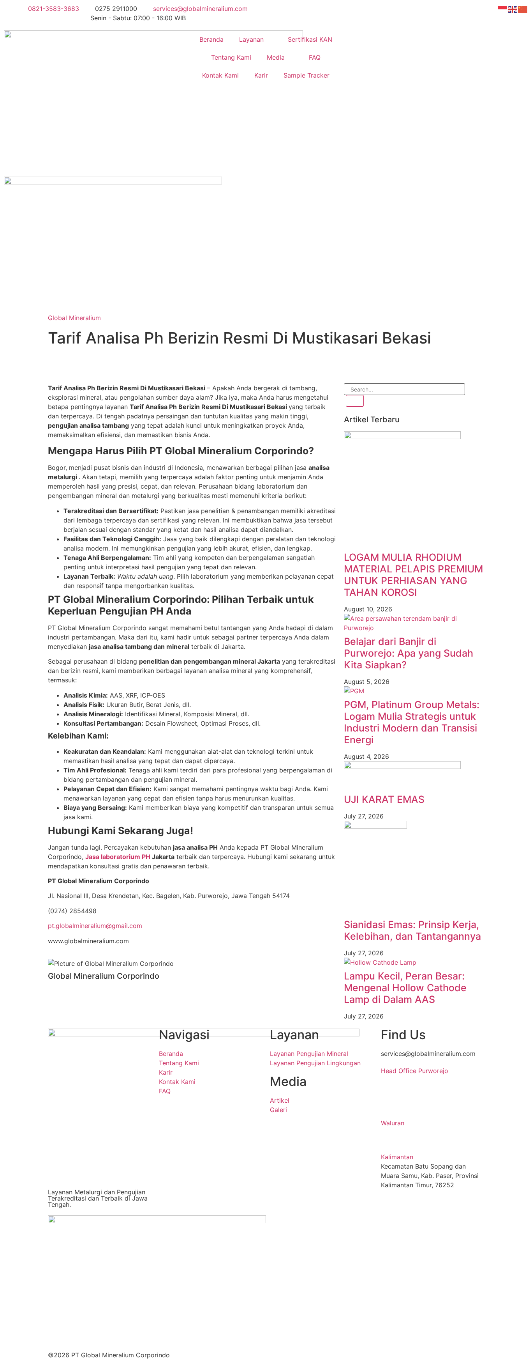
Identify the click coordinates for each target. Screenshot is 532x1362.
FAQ (315, 57)
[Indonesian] (503, 8)
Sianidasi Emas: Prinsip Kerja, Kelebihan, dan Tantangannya (412, 930)
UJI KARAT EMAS (384, 799)
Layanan (251, 39)
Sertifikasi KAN (310, 39)
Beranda (211, 39)
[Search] (355, 401)
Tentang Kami (231, 57)
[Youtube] (100, 363)
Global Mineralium (74, 318)
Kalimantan (397, 1157)
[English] (513, 8)
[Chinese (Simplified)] (523, 8)
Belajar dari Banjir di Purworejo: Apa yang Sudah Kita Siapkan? (408, 653)
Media (276, 57)
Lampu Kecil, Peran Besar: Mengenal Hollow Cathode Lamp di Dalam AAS (405, 987)
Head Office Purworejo (414, 1071)
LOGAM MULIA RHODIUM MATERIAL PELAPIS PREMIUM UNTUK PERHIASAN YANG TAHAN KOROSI (413, 574)
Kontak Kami (220, 75)
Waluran (392, 1123)
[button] (432, 1070)
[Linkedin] (57, 363)
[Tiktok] (122, 363)
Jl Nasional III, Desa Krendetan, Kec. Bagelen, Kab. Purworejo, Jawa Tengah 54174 (426, 1099)
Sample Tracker (306, 75)
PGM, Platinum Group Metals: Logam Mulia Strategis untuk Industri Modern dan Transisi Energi (411, 722)
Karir (261, 75)
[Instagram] (79, 363)
